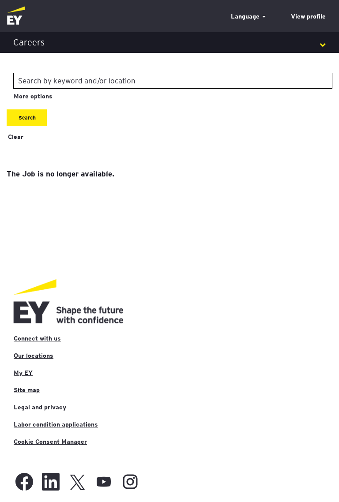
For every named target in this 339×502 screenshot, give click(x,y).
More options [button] (33, 96)
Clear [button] (15, 137)
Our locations (33, 356)
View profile (308, 16)
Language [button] (246, 16)
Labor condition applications (56, 424)
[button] (169, 42)
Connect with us (37, 338)
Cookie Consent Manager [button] (50, 442)
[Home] (15, 16)
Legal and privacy (40, 407)
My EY (23, 373)
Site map (27, 390)
